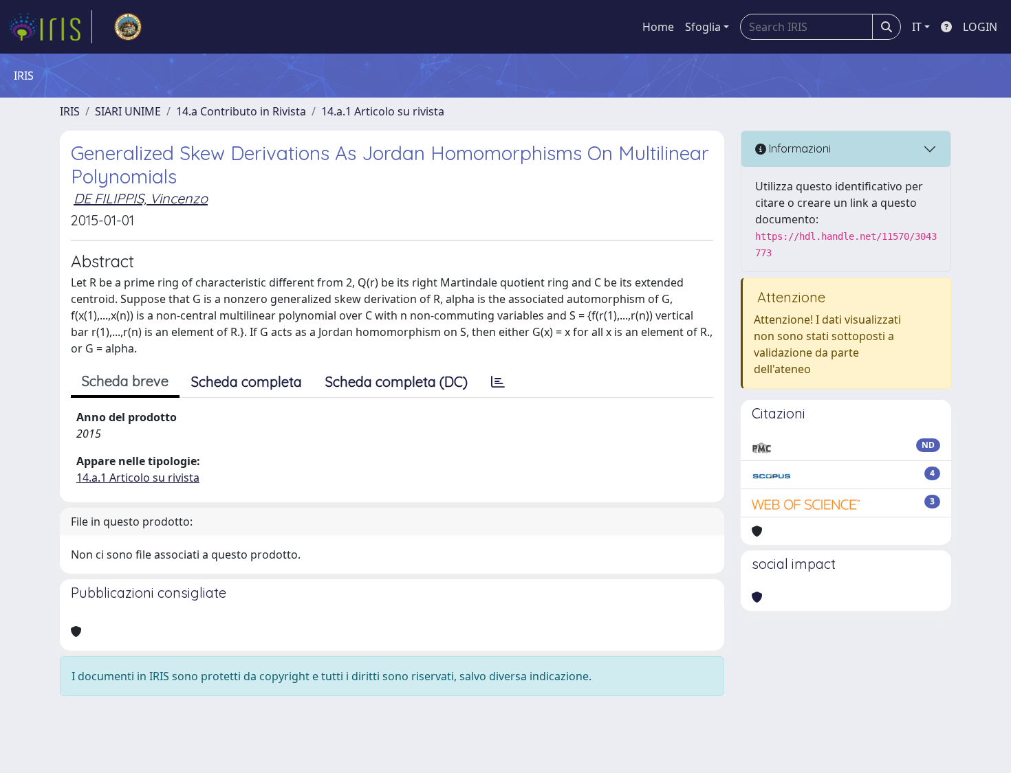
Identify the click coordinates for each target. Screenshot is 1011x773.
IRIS (70, 111)
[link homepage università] (128, 26)
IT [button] (917, 26)
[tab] (498, 382)
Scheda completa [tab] (246, 381)
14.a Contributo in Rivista (241, 111)
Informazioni (798, 148)
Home (658, 26)
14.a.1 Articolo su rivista (382, 111)
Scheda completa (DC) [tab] (396, 381)
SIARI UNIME (128, 111)
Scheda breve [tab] (125, 381)
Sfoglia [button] (703, 26)
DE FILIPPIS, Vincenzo (141, 198)
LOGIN (980, 26)
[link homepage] (50, 26)
